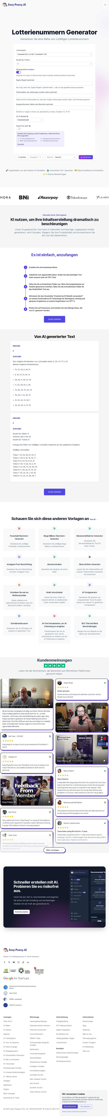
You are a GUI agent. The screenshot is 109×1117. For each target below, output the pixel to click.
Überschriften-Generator (89, 564)
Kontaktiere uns (62, 1034)
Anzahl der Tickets (23, 60)
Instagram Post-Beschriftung (19, 564)
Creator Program (89, 1042)
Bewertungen (88, 1021)
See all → (94, 519)
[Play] (49, 704)
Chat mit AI (7, 1021)
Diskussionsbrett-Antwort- (40, 1025)
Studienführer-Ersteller (38, 1062)
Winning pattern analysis (25, 69)
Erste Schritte (54, 319)
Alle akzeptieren (70, 1106)
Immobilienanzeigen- (38, 1071)
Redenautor (34, 1049)
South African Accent (38, 1092)
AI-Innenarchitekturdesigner (14, 1072)
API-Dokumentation (64, 1025)
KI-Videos (7, 1030)
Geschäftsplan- (36, 1058)
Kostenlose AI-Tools (11, 1098)
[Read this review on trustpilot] (105, 683)
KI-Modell (22, 116)
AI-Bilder (6, 1025)
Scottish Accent (36, 1088)
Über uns (86, 1051)
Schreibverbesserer (19, 623)
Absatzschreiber (54, 564)
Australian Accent (36, 1075)
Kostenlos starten (21, 912)
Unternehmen (61, 1042)
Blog (84, 1025)
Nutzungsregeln (62, 1057)
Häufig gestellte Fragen (65, 1038)
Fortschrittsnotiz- (37, 1034)
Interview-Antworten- (38, 1030)
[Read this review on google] (50, 736)
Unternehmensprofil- (38, 1054)
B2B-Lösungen (9, 1093)
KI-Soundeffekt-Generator (13, 1055)
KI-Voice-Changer (10, 1047)
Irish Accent (34, 1083)
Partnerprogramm (89, 1038)
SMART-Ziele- (35, 1038)
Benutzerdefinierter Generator (90, 536)
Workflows (7, 1085)
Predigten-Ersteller (37, 1066)
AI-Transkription (9, 1038)
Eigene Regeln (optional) (25, 80)
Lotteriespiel (21, 50)
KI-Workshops (88, 1047)
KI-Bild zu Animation (11, 1059)
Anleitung (86, 1030)
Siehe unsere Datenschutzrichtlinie (74, 1111)
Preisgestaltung (62, 1021)
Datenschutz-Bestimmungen (67, 1053)
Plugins (6, 1089)
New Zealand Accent (38, 1079)
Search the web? (22, 126)
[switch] (18, 72)
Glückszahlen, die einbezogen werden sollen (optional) (36, 92)
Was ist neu (87, 1034)
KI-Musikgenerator (10, 1051)
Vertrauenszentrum (63, 1061)
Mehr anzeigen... (53, 850)
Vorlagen (6, 1081)
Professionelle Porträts (12, 1068)
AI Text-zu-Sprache (11, 1042)
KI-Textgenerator (89, 592)
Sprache (50, 157)
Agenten (6, 1034)
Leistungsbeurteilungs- (38, 1021)
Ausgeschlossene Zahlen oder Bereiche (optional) (34, 104)
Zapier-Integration (63, 1030)
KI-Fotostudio (8, 1064)
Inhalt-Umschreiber (54, 592)
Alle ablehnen (85, 1106)
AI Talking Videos (10, 1076)
